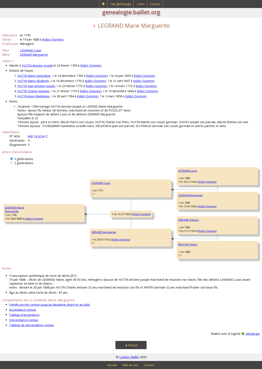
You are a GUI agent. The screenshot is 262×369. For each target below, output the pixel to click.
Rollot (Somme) (53, 39)
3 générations (23, 159)
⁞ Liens (140, 4)
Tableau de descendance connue (31, 325)
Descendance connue (23, 320)
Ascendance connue (22, 310)
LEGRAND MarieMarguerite (14, 209)
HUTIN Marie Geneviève (33, 76)
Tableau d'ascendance (24, 315)
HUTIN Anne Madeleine (33, 96)
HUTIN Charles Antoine (33, 91)
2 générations (23, 163)
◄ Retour (131, 345)
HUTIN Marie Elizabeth (33, 81)
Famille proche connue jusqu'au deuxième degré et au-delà (49, 305)
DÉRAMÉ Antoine (188, 220)
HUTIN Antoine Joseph (37, 65)
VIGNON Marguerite (190, 195)
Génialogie (253, 334)
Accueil (112, 365)
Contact (155, 4)
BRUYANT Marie (188, 244)
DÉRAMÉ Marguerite (34, 55)
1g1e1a (39, 136)
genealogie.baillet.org (131, 12)
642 (30, 136)
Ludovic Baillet (129, 357)
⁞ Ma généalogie (120, 4)
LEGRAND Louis (30, 50)
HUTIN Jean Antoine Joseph (36, 86)
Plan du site (130, 365)
